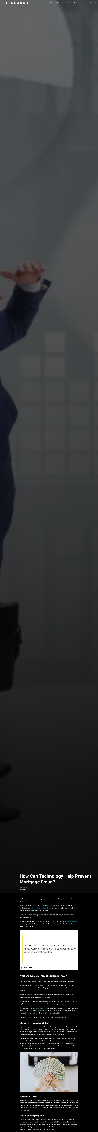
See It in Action (88, 2)
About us (70, 2)
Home (51, 2)
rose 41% (49, 905)
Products (57, 2)
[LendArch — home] (15, 2)
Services (64, 2)
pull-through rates (72, 921)
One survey (44, 1008)
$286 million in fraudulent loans (41, 908)
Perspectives (77, 2)
